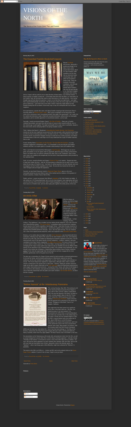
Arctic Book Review (91, 279)
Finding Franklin (89, 124)
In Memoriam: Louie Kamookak (93, 130)
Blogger (72, 405)
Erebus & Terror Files (91, 284)
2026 (86, 158)
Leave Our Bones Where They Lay (94, 280)
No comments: (45, 276)
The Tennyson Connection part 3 (93, 304)
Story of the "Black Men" (91, 234)
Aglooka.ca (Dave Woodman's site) (94, 122)
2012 (86, 216)
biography (55, 178)
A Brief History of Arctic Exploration (94, 232)
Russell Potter (98, 243)
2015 (86, 183)
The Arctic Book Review (91, 134)
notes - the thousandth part (93, 297)
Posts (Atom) (33, 363)
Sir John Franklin (90, 303)
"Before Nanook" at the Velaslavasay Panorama (45, 284)
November (90, 190)
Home (51, 361)
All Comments (29, 396)
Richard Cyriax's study (40, 112)
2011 (86, 218)
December (90, 187)
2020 (86, 172)
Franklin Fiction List (90, 236)
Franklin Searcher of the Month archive (95, 126)
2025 (86, 161)
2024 (86, 163)
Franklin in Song (89, 128)
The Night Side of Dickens (54, 242)
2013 (86, 214)
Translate (96, 113)
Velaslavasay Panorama (59, 298)
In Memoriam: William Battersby (93, 132)
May (88, 201)
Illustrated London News (70, 231)
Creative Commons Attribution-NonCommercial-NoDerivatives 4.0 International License (94, 322)
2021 (86, 170)
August (89, 197)
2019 (86, 174)
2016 (86, 181)
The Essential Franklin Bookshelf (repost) (42, 59)
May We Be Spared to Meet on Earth (95, 59)
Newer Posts (27, 361)
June (88, 199)
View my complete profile (90, 271)
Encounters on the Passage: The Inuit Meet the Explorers (52, 142)
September (90, 194)
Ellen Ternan (74, 208)
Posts (27, 393)
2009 (86, 223)
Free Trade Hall (52, 265)
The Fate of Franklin (55, 121)
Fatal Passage (56, 150)
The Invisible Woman (66, 270)
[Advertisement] (92, 145)
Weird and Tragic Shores (54, 171)
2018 (86, 176)
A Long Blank (89, 291)
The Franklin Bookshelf (91, 120)
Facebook (70, 62)
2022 (86, 168)
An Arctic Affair (30, 196)
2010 (86, 220)
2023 (86, 165)
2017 (86, 179)
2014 (86, 186)
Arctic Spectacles (57, 235)
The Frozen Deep (45, 224)
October (89, 192)
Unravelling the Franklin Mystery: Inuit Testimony (60, 130)
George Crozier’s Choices (92, 298)
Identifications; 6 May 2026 (92, 293)
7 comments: (45, 187)
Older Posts (74, 361)
